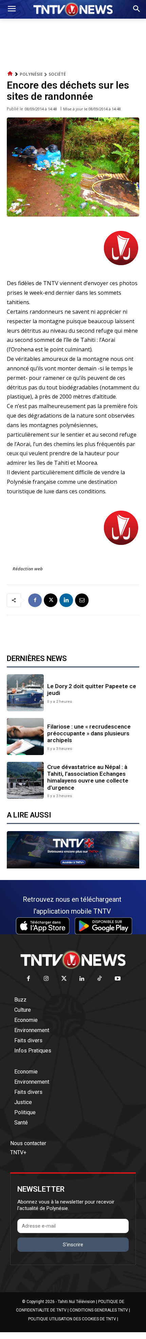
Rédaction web (28, 569)
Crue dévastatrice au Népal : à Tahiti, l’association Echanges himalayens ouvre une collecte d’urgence (87, 777)
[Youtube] (117, 979)
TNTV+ (18, 1152)
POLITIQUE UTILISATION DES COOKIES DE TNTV (72, 1319)
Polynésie (31, 74)
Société (57, 74)
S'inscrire (73, 1245)
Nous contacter (28, 1143)
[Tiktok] (100, 979)
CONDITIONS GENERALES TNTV (99, 1310)
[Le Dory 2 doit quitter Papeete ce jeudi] (25, 692)
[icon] (10, 74)
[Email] (82, 600)
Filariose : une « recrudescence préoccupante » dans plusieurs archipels (89, 733)
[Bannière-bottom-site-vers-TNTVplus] (73, 867)
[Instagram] (46, 979)
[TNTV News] (73, 960)
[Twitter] (64, 979)
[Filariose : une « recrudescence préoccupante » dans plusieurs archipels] (25, 736)
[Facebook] (35, 600)
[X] (50, 600)
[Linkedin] (66, 600)
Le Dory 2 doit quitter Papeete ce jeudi (91, 689)
